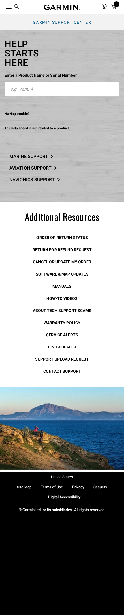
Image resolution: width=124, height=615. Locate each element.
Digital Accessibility (64, 497)
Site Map (24, 487)
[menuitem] (17, 7)
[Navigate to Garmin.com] (62, 7)
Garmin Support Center (62, 22)
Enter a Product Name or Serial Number (41, 75)
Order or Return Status (62, 237)
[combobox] (62, 89)
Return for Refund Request (62, 249)
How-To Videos (62, 298)
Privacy (78, 487)
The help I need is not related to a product (37, 128)
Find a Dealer (62, 347)
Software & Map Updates (62, 274)
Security (100, 487)
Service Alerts (62, 335)
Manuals (62, 286)
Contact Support (62, 371)
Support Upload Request (62, 359)
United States (62, 477)
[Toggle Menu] (3, 6)
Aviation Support (30, 168)
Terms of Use (52, 487)
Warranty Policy (62, 322)
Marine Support (28, 156)
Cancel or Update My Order (62, 262)
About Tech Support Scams (62, 310)
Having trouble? (17, 114)
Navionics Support (32, 179)
